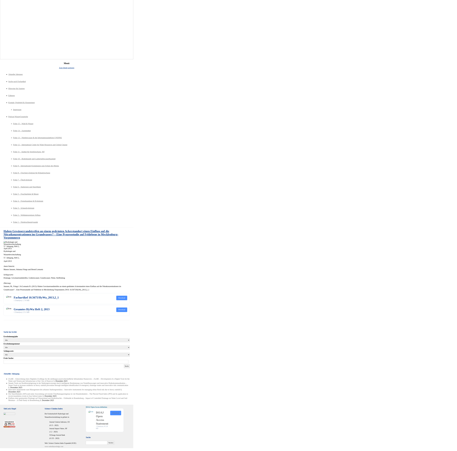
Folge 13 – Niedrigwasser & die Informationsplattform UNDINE (37, 138)
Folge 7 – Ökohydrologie (22, 180)
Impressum (17, 110)
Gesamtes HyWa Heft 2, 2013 (32, 309)
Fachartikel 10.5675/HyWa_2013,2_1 (36, 297)
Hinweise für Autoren (16, 89)
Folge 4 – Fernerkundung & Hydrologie (28, 201)
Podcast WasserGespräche (18, 117)
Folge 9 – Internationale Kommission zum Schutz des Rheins (36, 166)
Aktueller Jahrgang (15, 74)
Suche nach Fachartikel (17, 82)
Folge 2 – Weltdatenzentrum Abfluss (26, 215)
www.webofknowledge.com (54, 446)
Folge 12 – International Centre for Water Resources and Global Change (40, 145)
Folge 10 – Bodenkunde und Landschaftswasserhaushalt (34, 159)
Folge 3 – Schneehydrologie (23, 208)
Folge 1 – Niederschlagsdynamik (25, 222)
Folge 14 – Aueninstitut (22, 131)
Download (121, 298)
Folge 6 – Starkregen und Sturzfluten (27, 187)
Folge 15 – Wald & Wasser (23, 124)
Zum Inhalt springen (66, 68)
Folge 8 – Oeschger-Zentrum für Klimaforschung (31, 173)
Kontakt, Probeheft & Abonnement (21, 103)
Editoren (11, 96)
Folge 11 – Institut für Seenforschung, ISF (29, 152)
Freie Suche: (9, 358)
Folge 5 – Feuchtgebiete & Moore (26, 194)
